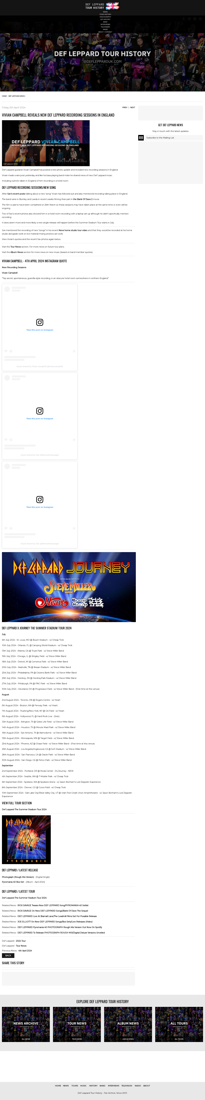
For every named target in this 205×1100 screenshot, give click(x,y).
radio (105, 29)
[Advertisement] (68, 978)
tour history (105, 14)
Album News (16, 252)
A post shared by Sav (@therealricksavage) (40, 455)
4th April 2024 (25, 950)
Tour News (15, 247)
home (4, 96)
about (146, 1086)
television (105, 27)
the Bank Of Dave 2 (82, 199)
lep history (105, 19)
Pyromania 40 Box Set (13, 882)
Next (132, 107)
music (83, 1086)
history (93, 1086)
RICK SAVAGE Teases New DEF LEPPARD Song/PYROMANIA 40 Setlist (53, 905)
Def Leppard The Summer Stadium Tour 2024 (24, 809)
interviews (105, 24)
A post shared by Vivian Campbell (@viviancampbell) (40, 366)
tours (75, 1086)
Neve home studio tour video (73, 230)
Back (8, 955)
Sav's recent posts (16, 194)
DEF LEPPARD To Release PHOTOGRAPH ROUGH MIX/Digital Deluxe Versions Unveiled (61, 932)
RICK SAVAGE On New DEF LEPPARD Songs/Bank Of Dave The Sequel (53, 911)
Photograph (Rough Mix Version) (18, 877)
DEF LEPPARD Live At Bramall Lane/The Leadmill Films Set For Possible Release (57, 916)
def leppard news (17, 96)
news (105, 12)
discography (105, 17)
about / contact (105, 32)
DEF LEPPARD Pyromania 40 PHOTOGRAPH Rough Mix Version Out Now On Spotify (60, 927)
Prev (124, 107)
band (105, 22)
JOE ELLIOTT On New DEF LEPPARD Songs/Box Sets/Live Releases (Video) (55, 921)
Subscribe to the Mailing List (160, 137)
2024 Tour (21, 941)
